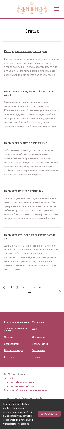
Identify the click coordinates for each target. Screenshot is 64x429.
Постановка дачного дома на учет (25, 142)
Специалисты (11, 343)
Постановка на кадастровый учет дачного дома (30, 93)
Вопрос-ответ (40, 343)
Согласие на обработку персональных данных (25, 390)
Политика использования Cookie (19, 386)
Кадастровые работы (16, 322)
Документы (38, 337)
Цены (35, 328)
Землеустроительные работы (16, 329)
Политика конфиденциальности (19, 382)
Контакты (9, 357)
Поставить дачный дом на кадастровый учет (29, 236)
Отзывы (8, 337)
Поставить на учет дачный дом (23, 190)
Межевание (38, 322)
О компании (38, 350)
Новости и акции (13, 350)
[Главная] (32, 8)
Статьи (36, 357)
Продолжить (49, 413)
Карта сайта (9, 378)
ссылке (25, 423)
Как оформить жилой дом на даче (25, 51)
